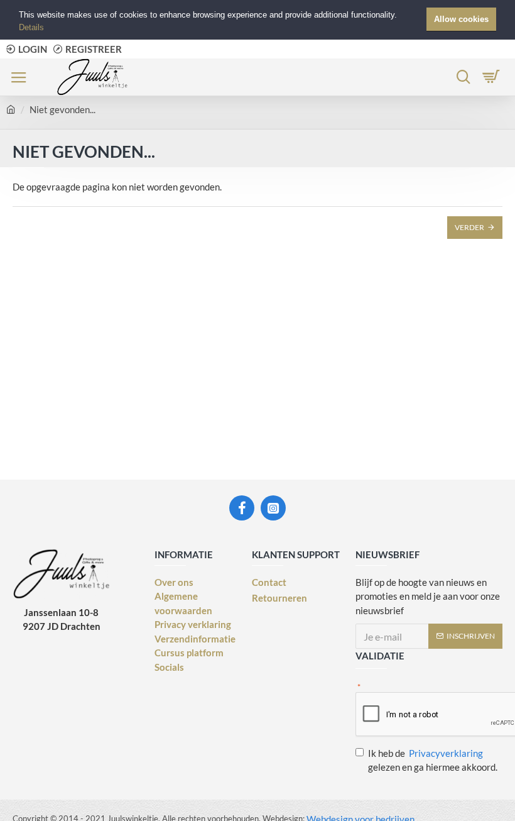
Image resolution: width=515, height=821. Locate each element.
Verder (469, 227)
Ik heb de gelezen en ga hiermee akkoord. (432, 760)
